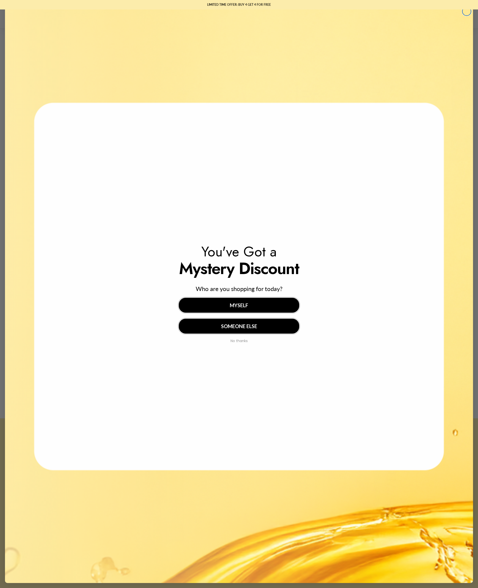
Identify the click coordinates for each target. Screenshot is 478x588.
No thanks (239, 340)
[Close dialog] (466, 11)
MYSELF (239, 305)
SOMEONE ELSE (239, 326)
